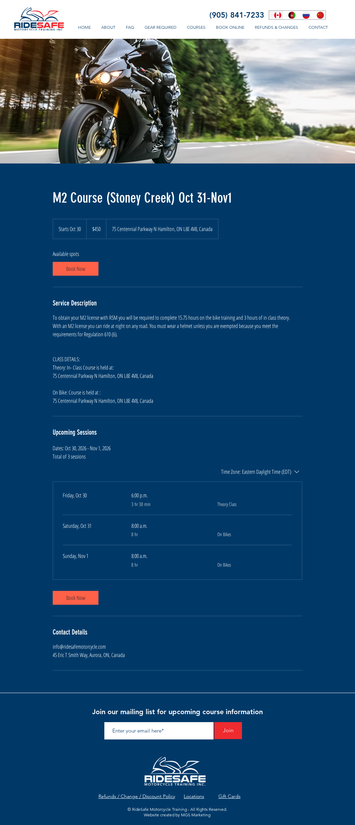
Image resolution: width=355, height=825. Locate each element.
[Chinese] (318, 15)
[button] (196, 27)
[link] (75, 269)
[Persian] (290, 15)
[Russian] (304, 15)
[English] (276, 15)
